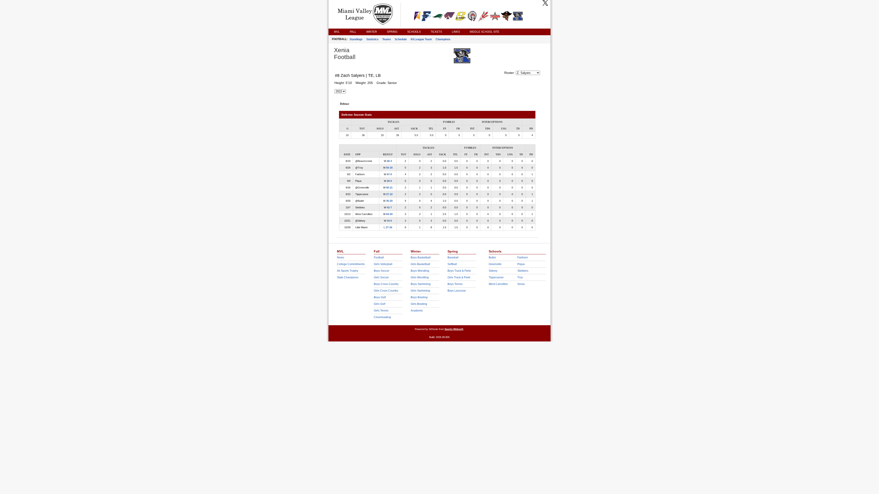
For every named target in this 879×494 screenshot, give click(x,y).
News (340, 257)
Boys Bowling (419, 297)
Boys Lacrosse (457, 290)
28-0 (389, 181)
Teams (386, 39)
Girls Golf (379, 304)
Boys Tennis (455, 284)
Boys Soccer (381, 270)
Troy (520, 277)
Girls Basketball (420, 264)
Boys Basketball (421, 257)
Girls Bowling (419, 304)
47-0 (389, 174)
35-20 (389, 200)
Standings (356, 39)
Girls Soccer (381, 277)
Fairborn (522, 257)
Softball (452, 264)
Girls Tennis (381, 310)
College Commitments (351, 264)
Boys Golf (380, 297)
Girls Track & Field (459, 277)
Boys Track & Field (459, 270)
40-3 (389, 161)
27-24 (389, 227)
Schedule (401, 39)
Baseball (453, 257)
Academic (417, 310)
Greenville (495, 264)
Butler (492, 257)
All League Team (421, 39)
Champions (443, 39)
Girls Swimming (420, 290)
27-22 (389, 194)
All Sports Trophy (347, 270)
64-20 (389, 214)
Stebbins (522, 270)
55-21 (389, 187)
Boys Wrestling (420, 270)
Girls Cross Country (386, 290)
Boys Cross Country (386, 284)
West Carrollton (498, 284)
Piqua (521, 264)
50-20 (389, 167)
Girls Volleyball (383, 264)
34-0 (389, 220)
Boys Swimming (421, 284)
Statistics (372, 39)
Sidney (493, 270)
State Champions (347, 277)
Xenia (521, 284)
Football (379, 257)
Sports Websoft (454, 329)
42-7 (389, 207)
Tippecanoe (496, 277)
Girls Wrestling (420, 277)
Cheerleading (382, 317)
